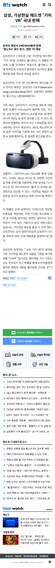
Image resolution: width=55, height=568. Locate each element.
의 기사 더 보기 (15, 278)
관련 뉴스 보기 (9, 284)
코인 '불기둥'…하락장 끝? (32, 536)
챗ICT (6, 515)
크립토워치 (9, 532)
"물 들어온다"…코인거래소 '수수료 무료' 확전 (29, 487)
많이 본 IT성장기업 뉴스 (15, 442)
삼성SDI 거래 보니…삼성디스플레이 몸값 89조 (29, 403)
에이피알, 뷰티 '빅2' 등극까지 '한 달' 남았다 (27, 387)
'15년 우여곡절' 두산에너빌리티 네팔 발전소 (28, 381)
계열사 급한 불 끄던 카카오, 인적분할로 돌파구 (29, 459)
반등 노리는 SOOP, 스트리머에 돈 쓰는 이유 (28, 481)
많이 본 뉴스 (10, 375)
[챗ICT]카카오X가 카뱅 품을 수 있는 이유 (26, 454)
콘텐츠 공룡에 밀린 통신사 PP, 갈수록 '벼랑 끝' (29, 448)
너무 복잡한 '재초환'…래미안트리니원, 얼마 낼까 (30, 420)
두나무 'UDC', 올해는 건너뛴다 (34, 539)
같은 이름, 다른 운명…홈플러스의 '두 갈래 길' (28, 426)
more (49, 509)
